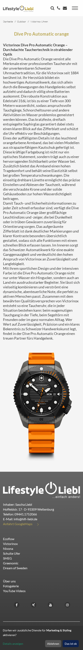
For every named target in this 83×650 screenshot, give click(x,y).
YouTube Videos (14, 591)
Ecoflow (8, 539)
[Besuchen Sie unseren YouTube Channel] (50, 604)
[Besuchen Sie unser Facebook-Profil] (16, 604)
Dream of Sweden (15, 568)
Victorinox (10, 544)
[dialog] (41, 638)
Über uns (9, 581)
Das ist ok (71, 643)
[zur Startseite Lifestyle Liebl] (41, 489)
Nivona (8, 548)
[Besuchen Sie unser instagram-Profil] (67, 604)
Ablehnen (53, 643)
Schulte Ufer (11, 553)
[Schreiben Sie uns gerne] (65, 8)
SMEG (7, 558)
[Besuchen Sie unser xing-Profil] (33, 604)
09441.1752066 (26, 514)
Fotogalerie (11, 586)
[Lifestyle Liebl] (18, 8)
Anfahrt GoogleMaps (17, 524)
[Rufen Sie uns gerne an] (59, 8)
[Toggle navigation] (75, 8)
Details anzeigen (13, 643)
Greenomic (10, 563)
